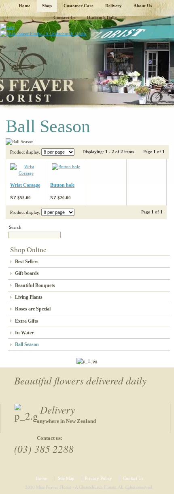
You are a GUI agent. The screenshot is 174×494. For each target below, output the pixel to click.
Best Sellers (26, 261)
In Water (24, 333)
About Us (143, 5)
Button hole (62, 185)
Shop (47, 5)
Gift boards (27, 273)
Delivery (113, 5)
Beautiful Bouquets (35, 285)
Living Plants (28, 297)
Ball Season (27, 344)
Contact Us (64, 17)
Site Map (66, 478)
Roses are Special (33, 309)
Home (24, 5)
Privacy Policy (98, 478)
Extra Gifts (26, 321)
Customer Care (78, 5)
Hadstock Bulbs (102, 17)
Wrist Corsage (25, 185)
